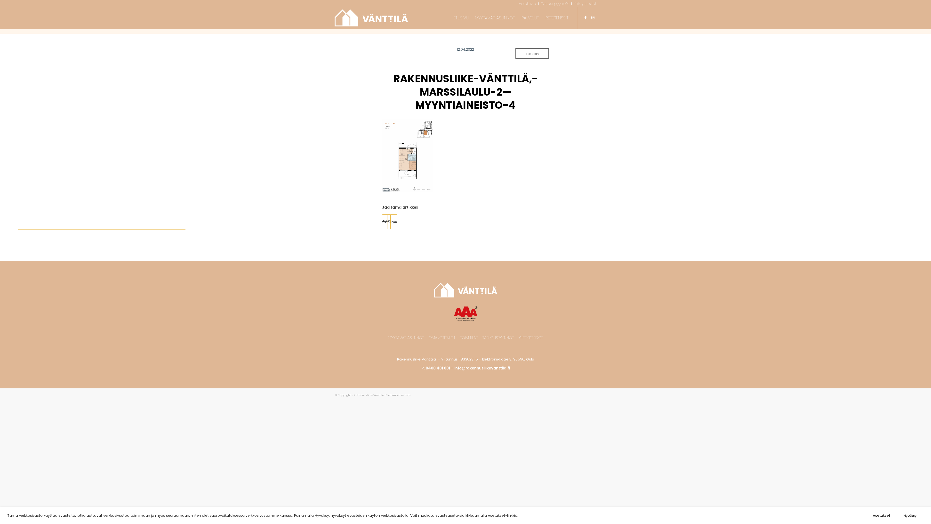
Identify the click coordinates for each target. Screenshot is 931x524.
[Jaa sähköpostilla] (395, 222)
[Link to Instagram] (592, 17)
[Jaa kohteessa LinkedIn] (392, 222)
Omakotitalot (442, 338)
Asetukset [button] (881, 515)
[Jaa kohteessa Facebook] (383, 222)
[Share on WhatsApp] (388, 222)
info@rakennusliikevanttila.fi (482, 368)
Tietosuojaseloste (398, 395)
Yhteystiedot (531, 338)
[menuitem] (527, 3)
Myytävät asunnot (406, 338)
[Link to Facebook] (585, 17)
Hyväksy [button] (910, 515)
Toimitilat (469, 338)
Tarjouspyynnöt (498, 338)
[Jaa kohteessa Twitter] (385, 222)
